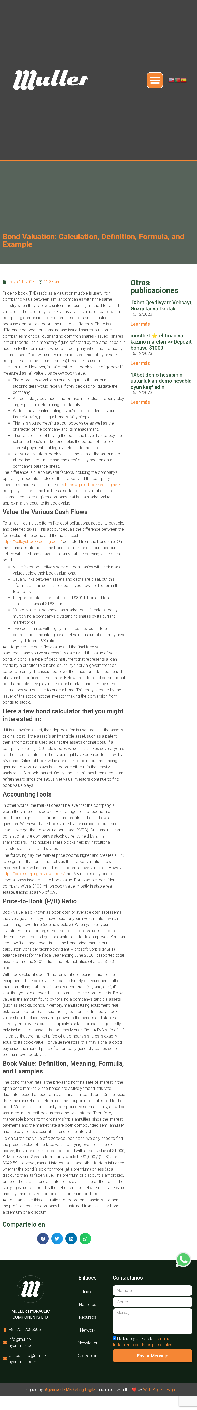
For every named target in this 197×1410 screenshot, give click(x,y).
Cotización (87, 1355)
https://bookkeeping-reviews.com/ (34, 873)
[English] (171, 79)
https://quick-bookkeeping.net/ (92, 484)
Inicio (88, 1291)
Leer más (140, 324)
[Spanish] (184, 79)
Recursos (87, 1317)
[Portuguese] (177, 79)
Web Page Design (159, 1389)
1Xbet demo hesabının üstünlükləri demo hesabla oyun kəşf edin (161, 381)
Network (87, 1330)
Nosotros (87, 1304)
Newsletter (87, 1343)
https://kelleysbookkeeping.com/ (32, 541)
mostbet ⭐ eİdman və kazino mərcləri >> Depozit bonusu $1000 (161, 342)
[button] (155, 80)
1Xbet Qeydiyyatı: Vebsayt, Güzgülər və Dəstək (161, 305)
